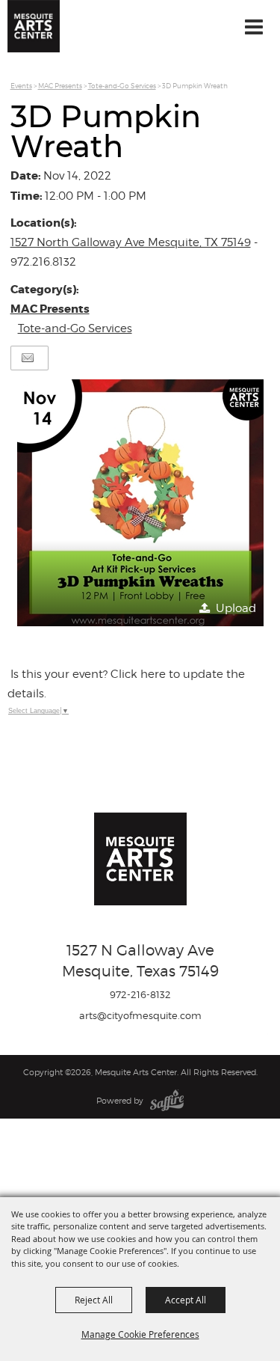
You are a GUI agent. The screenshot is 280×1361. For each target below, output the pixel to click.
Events (21, 86)
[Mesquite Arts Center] (33, 26)
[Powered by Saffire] (167, 1100)
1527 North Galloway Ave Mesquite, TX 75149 (130, 242)
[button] (140, 502)
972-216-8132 (140, 994)
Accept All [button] (185, 1300)
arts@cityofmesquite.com (140, 1015)
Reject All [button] (94, 1300)
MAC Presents (60, 86)
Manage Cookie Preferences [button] (140, 1334)
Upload (236, 608)
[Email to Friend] (28, 358)
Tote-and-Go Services (122, 86)
